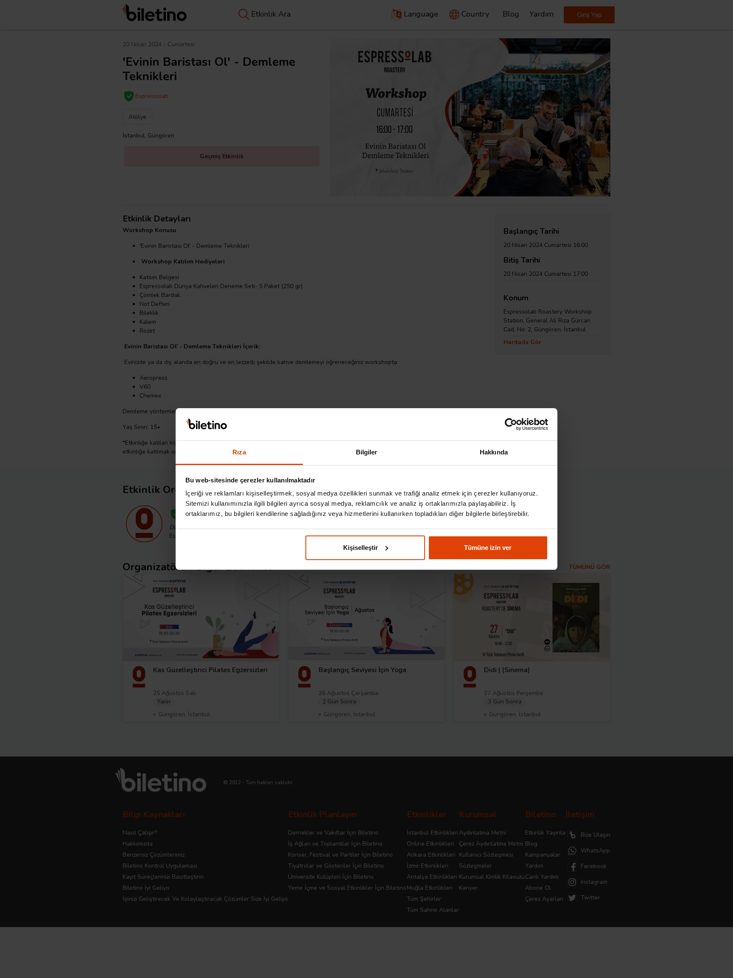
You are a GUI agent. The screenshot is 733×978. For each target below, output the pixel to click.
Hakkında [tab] (494, 452)
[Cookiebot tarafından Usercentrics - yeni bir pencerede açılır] (511, 424)
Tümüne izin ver (488, 547)
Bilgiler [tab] (367, 452)
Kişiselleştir (360, 547)
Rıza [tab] (239, 452)
